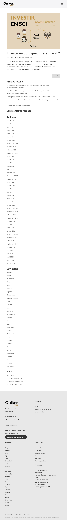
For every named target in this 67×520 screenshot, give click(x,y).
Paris (8, 337)
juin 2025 (10, 163)
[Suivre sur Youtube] (14, 419)
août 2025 (10, 156)
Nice (8, 321)
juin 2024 (10, 189)
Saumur (9, 357)
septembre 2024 (12, 179)
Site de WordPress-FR (14, 385)
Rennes (9, 347)
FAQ (36, 477)
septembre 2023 (12, 218)
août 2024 (10, 182)
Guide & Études (27, 57)
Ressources (39, 443)
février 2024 (11, 202)
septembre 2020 (12, 244)
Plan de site (27, 514)
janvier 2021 (11, 231)
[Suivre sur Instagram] (10, 419)
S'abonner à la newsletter (15, 437)
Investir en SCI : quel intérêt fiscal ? (33, 53)
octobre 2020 (11, 241)
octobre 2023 (11, 215)
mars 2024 (10, 199)
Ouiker (11, 57)
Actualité (10, 272)
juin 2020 (10, 250)
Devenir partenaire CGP (42, 487)
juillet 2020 (11, 247)
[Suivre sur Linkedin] (6, 419)
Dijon (8, 285)
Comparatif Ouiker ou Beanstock (18, 106)
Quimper (10, 344)
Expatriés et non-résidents (43, 456)
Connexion (10, 375)
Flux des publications (14, 378)
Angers (9, 275)
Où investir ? (11, 334)
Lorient (9, 305)
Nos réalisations (40, 448)
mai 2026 (10, 127)
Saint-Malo (10, 353)
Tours (9, 360)
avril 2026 (10, 130)
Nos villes (8, 443)
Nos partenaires (40, 484)
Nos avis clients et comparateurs (45, 475)
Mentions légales (18, 514)
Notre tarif (38, 473)
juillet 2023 (11, 221)
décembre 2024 (12, 176)
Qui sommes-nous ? (41, 470)
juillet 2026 (11, 121)
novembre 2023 (12, 211)
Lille (8, 301)
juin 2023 (10, 224)
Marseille (10, 311)
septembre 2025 (12, 153)
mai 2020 (10, 254)
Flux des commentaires (15, 382)
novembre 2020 (12, 237)
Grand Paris (11, 295)
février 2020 (11, 263)
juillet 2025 (11, 160)
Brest (8, 282)
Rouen (9, 350)
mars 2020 (10, 260)
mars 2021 (10, 228)
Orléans (9, 331)
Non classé (10, 327)
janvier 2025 (11, 173)
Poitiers (9, 340)
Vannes (9, 363)
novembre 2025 (12, 147)
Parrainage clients (40, 461)
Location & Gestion (41, 412)
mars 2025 (10, 169)
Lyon (8, 308)
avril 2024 (10, 195)
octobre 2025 (11, 150)
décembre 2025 (12, 143)
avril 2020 (10, 257)
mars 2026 (10, 134)
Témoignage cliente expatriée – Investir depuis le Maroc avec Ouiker (31, 97)
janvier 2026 (11, 140)
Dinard (9, 288)
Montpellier (11, 314)
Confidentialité (9, 514)
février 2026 (11, 137)
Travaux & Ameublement (43, 409)
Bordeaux (10, 279)
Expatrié (10, 292)
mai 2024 (10, 192)
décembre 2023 (12, 208)
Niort (8, 324)
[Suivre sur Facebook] (18, 419)
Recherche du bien (41, 407)
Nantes (9, 318)
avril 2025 (10, 166)
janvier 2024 (11, 205)
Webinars (10, 366)
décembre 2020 (12, 234)
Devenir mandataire (41, 482)
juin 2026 (10, 124)
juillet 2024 (11, 186)
